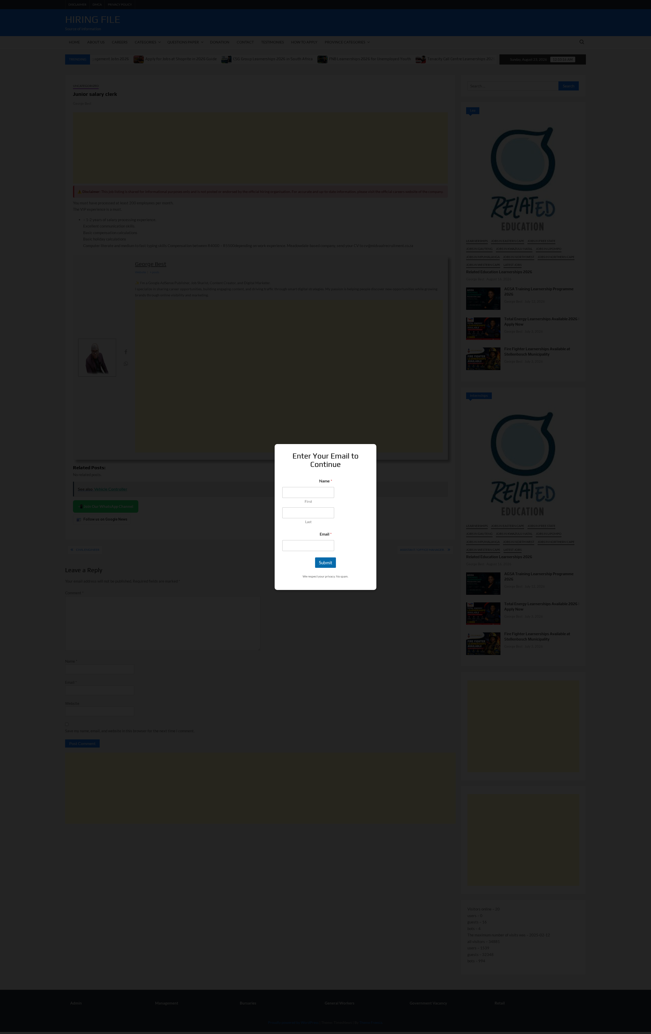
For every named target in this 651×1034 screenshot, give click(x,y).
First (308, 501)
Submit (325, 562)
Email (326, 533)
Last (308, 522)
